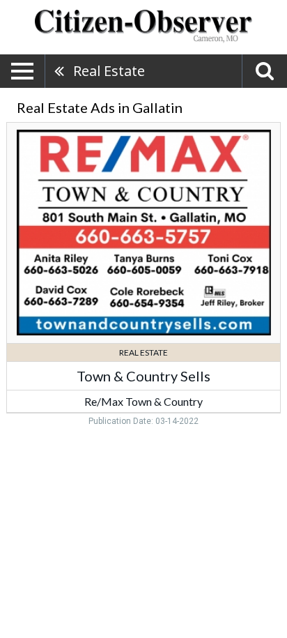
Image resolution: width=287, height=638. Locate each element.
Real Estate (109, 70)
